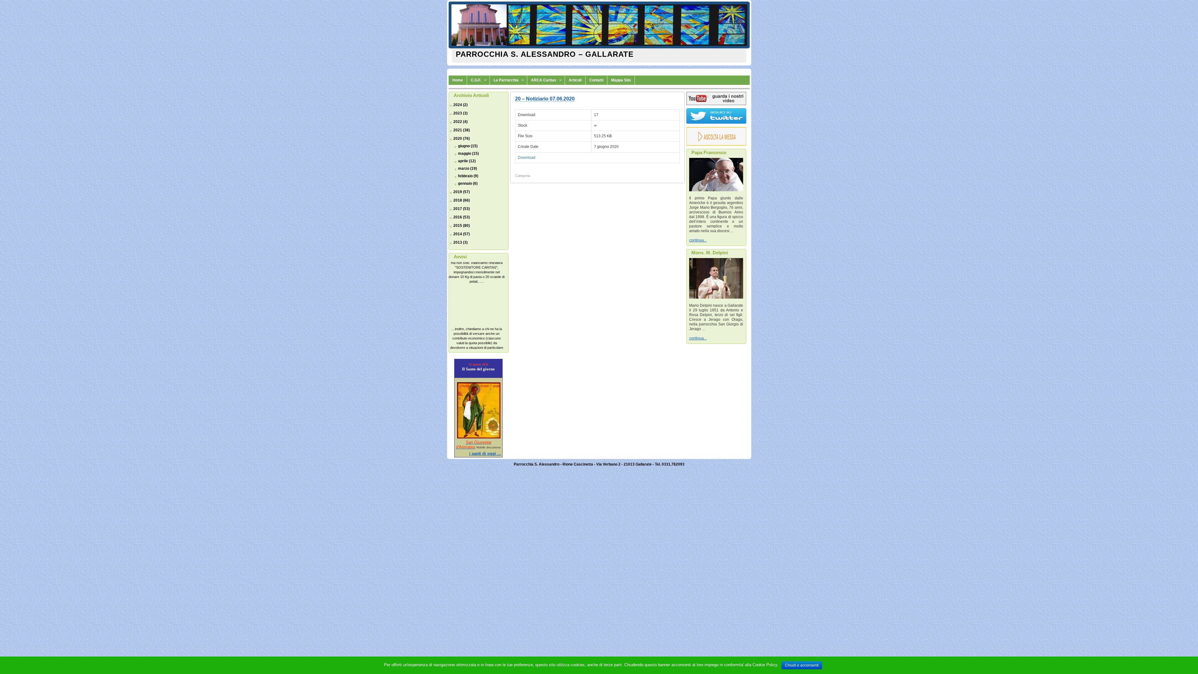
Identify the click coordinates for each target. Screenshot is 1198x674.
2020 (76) (461, 138)
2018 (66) (461, 200)
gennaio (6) (468, 183)
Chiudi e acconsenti (802, 665)
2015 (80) (461, 225)
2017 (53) (461, 209)
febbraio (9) (468, 176)
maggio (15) (468, 153)
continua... (698, 240)
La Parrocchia (504, 80)
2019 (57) (461, 192)
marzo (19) (467, 168)
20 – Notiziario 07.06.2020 (545, 98)
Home (457, 80)
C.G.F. (474, 80)
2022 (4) (460, 122)
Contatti (596, 80)
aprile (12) (467, 161)
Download (526, 157)
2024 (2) (460, 105)
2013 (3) (460, 242)
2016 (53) (461, 217)
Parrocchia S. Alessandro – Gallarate (545, 54)
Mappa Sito (621, 80)
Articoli (575, 80)
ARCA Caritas (541, 80)
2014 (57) (461, 234)
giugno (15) (468, 146)
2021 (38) (461, 130)
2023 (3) (460, 113)
